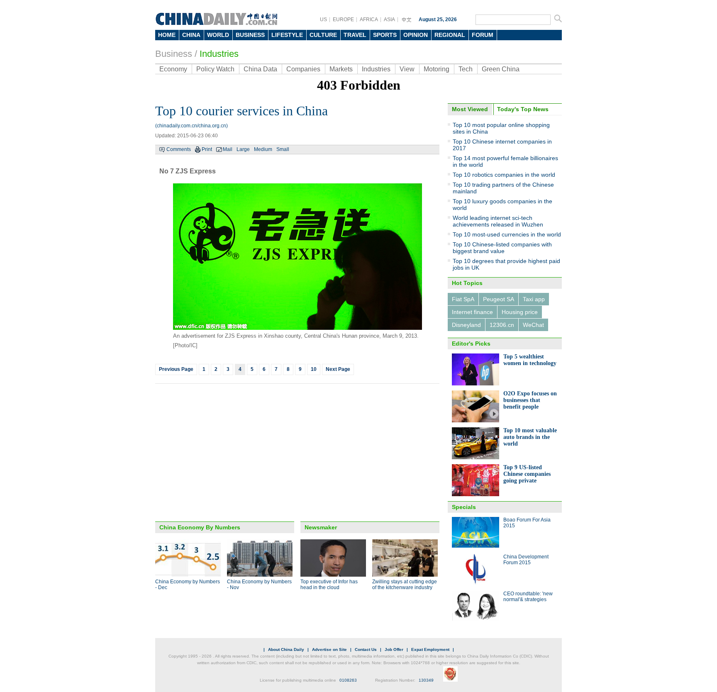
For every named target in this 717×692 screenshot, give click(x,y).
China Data (260, 69)
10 (314, 369)
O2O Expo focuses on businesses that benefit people (530, 400)
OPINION (415, 35)
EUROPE (343, 19)
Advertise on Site (329, 649)
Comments (178, 149)
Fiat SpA (463, 299)
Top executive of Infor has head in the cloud (329, 584)
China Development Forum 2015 (526, 559)
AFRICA (369, 19)
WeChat (533, 325)
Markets (341, 69)
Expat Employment (430, 649)
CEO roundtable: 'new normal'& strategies (528, 596)
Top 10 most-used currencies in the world (507, 234)
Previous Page (176, 369)
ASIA (389, 19)
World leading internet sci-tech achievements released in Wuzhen (498, 221)
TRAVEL (355, 35)
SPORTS (385, 35)
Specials (464, 507)
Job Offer (394, 649)
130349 (426, 680)
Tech (465, 69)
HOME (167, 35)
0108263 (348, 680)
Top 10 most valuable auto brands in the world (530, 437)
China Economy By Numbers (199, 527)
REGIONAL (449, 35)
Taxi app (534, 299)
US (323, 19)
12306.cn (502, 325)
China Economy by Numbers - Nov (259, 584)
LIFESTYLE (287, 35)
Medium (263, 149)
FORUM (482, 35)
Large (243, 149)
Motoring (436, 69)
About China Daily (286, 649)
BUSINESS (250, 35)
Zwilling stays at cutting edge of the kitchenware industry (404, 584)
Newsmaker (321, 527)
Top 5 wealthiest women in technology (529, 359)
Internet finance (472, 312)
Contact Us (366, 649)
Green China (500, 69)
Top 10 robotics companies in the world (504, 174)
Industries (219, 54)
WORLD (218, 35)
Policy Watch (215, 69)
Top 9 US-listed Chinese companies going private (527, 474)
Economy (173, 69)
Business (173, 54)
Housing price (520, 312)
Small (282, 149)
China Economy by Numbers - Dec (187, 584)
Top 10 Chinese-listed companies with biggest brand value (502, 247)
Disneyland (466, 325)
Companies (303, 69)
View (407, 69)
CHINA (191, 35)
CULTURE (323, 35)
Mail (227, 149)
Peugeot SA (498, 299)
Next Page (338, 369)
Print (207, 149)
